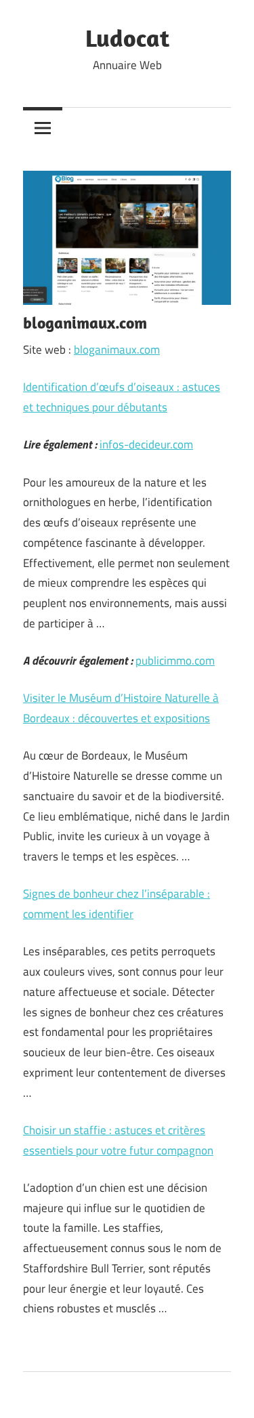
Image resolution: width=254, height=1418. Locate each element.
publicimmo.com (175, 660)
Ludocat (127, 37)
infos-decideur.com (146, 444)
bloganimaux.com (117, 349)
